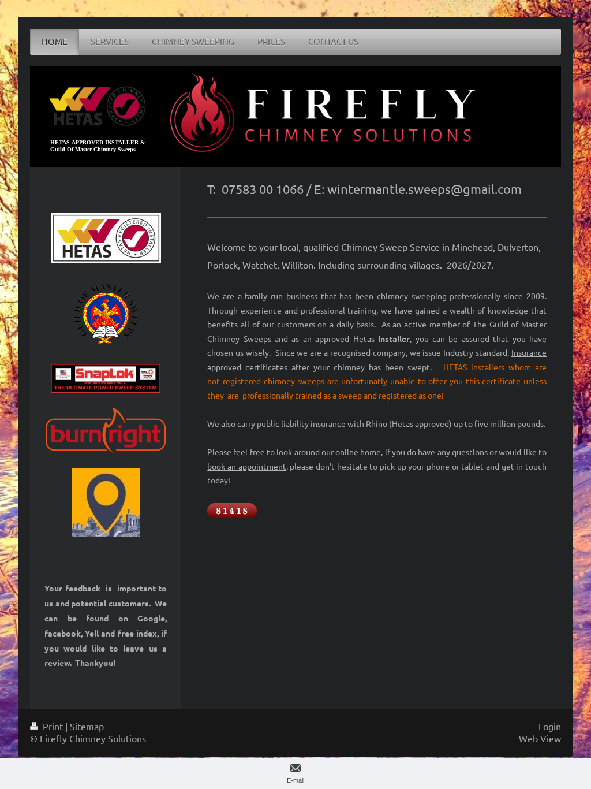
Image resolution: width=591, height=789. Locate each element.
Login (549, 726)
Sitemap (87, 726)
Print (52, 726)
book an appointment (246, 466)
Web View (540, 738)
